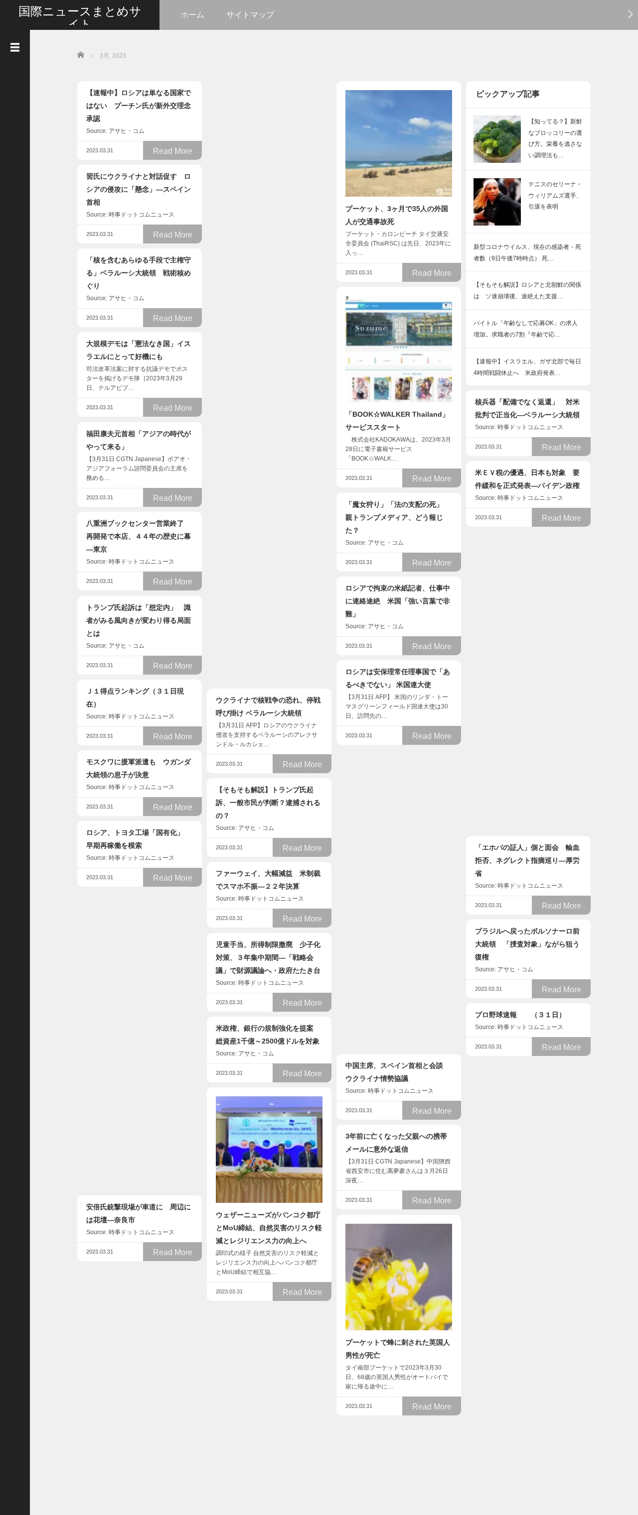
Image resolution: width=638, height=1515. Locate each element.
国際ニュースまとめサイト (80, 17)
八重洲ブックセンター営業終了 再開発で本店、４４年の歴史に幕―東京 (138, 536)
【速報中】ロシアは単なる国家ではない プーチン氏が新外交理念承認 (138, 105)
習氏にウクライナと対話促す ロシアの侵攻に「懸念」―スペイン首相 (138, 189)
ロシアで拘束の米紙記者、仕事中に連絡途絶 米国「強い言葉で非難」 (397, 601)
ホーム (192, 14)
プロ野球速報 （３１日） (520, 1015)
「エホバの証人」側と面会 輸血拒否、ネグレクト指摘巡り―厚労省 (527, 860)
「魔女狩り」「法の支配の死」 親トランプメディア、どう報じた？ (397, 517)
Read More (172, 151)
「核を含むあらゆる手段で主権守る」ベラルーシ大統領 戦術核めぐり (138, 273)
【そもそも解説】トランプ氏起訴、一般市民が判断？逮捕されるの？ (268, 802)
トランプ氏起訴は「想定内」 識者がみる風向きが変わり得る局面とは (138, 620)
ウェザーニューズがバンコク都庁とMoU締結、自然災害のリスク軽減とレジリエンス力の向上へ (269, 1228)
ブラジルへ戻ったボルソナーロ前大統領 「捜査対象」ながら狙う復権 (527, 944)
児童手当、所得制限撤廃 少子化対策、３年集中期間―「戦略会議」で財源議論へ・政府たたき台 (268, 957)
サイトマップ (250, 14)
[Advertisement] (269, 230)
